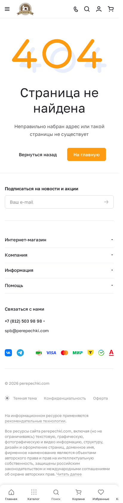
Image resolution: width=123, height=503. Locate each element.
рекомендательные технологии (35, 420)
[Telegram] (20, 352)
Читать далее (69, 474)
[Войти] (99, 9)
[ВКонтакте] (8, 352)
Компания (16, 254)
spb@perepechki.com (27, 330)
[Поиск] (87, 9)
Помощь (14, 285)
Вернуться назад (38, 154)
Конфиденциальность (65, 398)
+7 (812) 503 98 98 (23, 320)
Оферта (100, 398)
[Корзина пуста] (111, 9)
